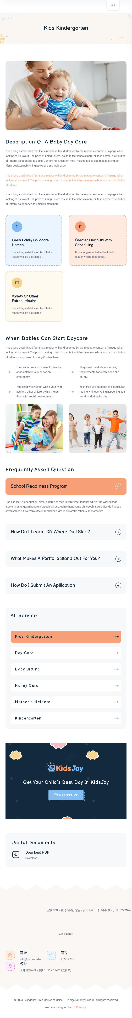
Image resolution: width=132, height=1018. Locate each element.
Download (31, 858)
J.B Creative (79, 1007)
